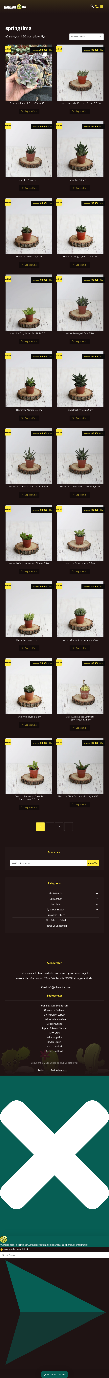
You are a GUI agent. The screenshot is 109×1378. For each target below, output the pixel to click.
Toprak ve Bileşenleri (56, 925)
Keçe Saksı (54, 1032)
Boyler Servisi (54, 1042)
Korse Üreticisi (54, 1046)
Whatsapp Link (54, 1037)
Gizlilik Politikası (54, 1023)
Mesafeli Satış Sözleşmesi (54, 1005)
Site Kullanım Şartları (54, 1014)
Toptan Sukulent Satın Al (54, 1028)
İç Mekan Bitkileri (55, 909)
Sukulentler (56, 898)
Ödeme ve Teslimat (54, 1010)
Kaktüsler (56, 904)
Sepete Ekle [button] (31, 111)
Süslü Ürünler (56, 893)
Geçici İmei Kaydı (54, 1051)
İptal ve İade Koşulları (54, 1019)
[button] (101, 6)
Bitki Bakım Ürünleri (56, 920)
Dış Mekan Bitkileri (56, 915)
